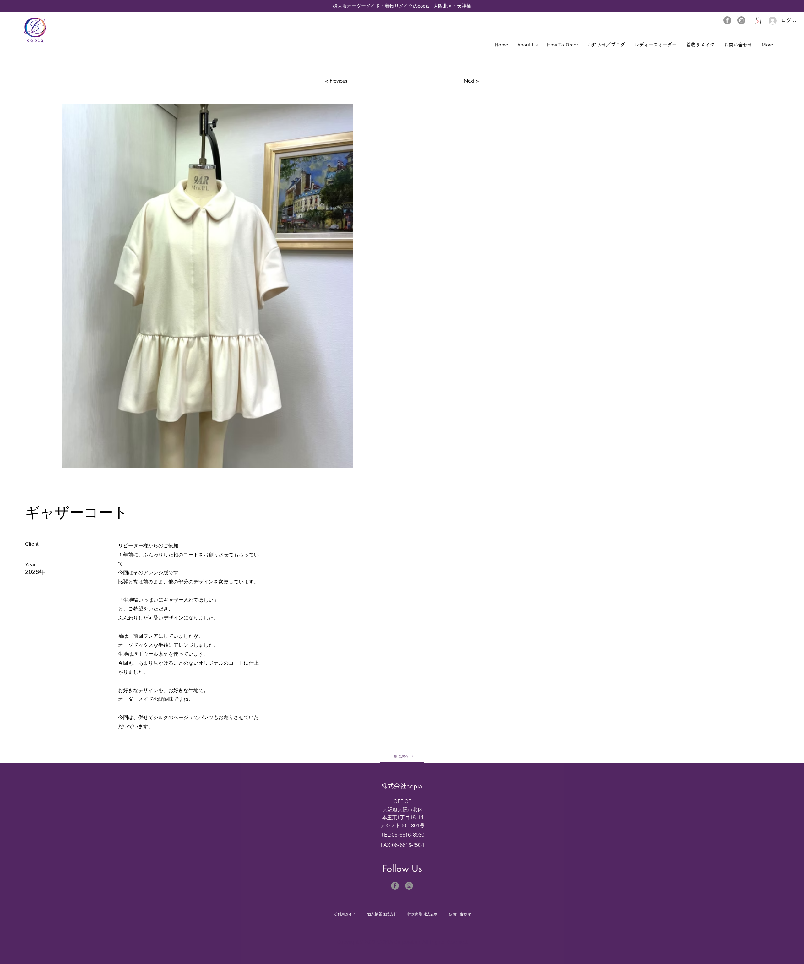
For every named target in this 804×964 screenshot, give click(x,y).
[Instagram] (741, 20)
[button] (758, 20)
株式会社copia (401, 786)
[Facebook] (727, 20)
